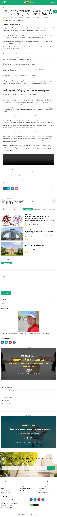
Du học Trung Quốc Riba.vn (6, 505)
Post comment (6, 293)
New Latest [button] (44, 209)
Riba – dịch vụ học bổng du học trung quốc (9, 503)
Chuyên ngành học (43, 488)
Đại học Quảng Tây (34, 104)
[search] (55, 2)
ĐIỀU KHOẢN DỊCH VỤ (5, 492)
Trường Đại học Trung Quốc (44, 484)
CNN (15, 46)
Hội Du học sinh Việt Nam (6, 501)
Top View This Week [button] (51, 209)
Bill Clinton (42, 69)
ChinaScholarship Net (15, 177)
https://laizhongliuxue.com (25, 171)
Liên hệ (2, 488)
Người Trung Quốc (27, 35)
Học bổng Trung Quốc (43, 486)
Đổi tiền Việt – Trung (24, 490)
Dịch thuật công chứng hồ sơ (26, 488)
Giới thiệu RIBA (4, 484)
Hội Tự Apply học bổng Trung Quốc (18, 175)
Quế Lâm (24, 99)
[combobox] (29, 280)
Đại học (26, 90)
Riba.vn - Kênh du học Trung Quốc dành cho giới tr (22, 179)
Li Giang (11, 43)
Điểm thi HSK (41, 490)
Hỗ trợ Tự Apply (23, 484)
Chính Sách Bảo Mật (5, 490)
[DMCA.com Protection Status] (34, 505)
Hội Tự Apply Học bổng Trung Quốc (8, 499)
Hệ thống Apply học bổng (44, 492)
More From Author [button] (37, 209)
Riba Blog (17, 169)
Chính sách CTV (4, 486)
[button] (2, 2)
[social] (2, 342)
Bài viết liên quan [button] (28, 209)
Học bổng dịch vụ (23, 486)
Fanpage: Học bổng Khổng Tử (7, 507)
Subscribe (51, 467)
